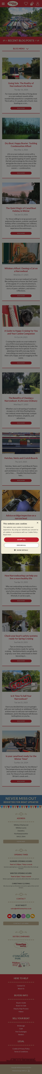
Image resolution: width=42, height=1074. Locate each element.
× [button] (37, 523)
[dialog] (21, 537)
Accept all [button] (21, 540)
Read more (7, 535)
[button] (21, 550)
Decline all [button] (21, 545)
